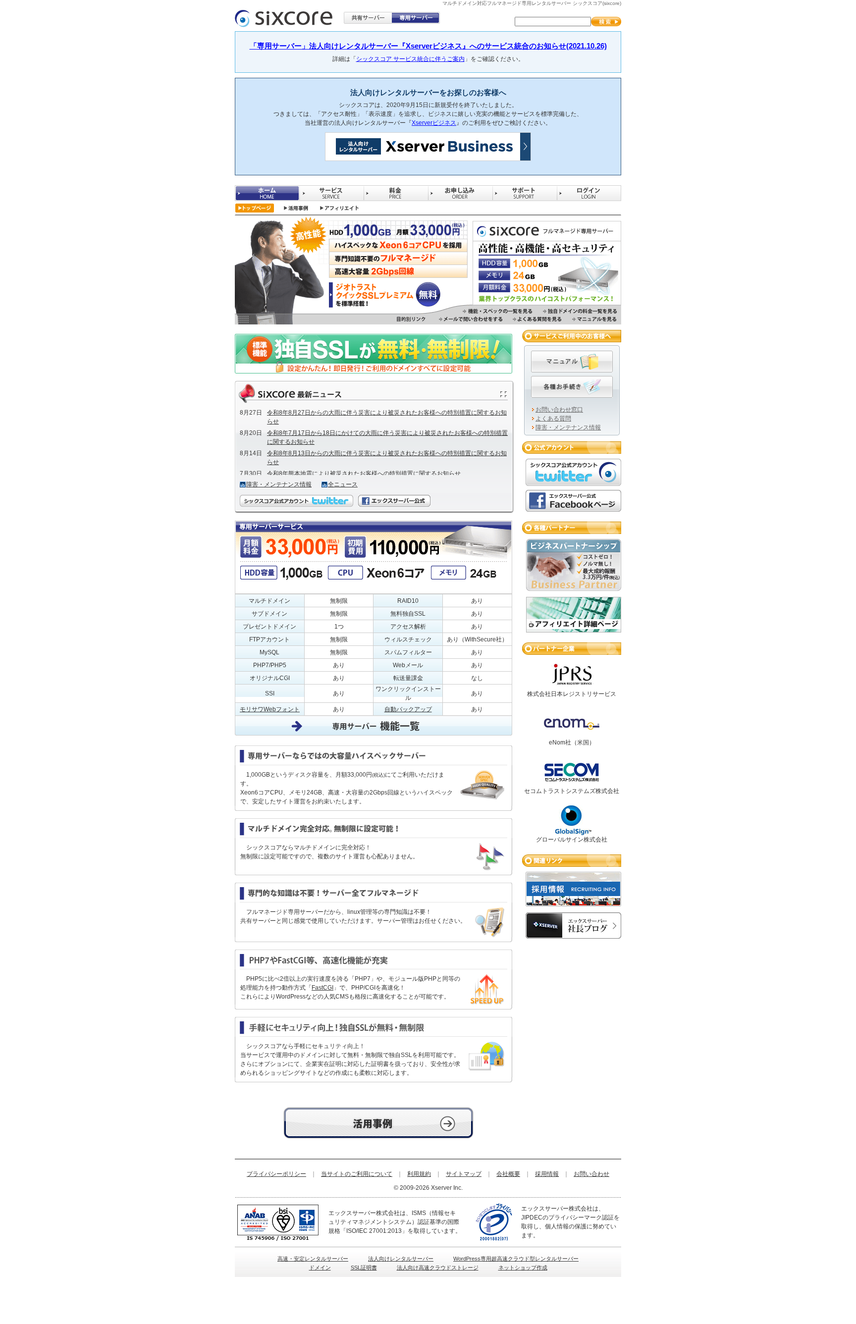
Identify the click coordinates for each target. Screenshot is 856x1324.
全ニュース (343, 484)
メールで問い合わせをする (471, 319)
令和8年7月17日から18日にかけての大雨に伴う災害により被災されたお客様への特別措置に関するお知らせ (387, 437)
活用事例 (295, 208)
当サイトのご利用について (356, 1173)
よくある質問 (553, 418)
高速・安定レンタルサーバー (312, 1259)
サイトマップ (464, 1173)
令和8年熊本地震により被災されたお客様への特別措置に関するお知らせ (364, 473)
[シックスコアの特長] (547, 300)
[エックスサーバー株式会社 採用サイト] (573, 902)
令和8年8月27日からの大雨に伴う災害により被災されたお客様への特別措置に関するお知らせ (387, 417)
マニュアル (572, 361)
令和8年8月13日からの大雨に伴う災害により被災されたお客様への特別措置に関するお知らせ (387, 458)
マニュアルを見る (594, 319)
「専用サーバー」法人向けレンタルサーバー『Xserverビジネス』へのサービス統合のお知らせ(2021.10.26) (428, 46)
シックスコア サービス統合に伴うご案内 (410, 58)
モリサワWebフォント (270, 709)
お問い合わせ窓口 (559, 409)
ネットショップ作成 (522, 1268)
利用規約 (419, 1173)
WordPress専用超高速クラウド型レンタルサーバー (516, 1259)
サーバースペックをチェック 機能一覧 (378, 1123)
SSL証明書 (364, 1268)
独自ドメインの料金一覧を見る (580, 311)
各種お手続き (572, 387)
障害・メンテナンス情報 (279, 484)
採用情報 (547, 1173)
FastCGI (322, 987)
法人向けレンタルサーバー (400, 1259)
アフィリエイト (340, 208)
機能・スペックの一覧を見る (498, 311)
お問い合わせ (591, 1173)
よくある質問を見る (537, 319)
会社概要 (508, 1173)
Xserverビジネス (434, 122)
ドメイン (320, 1268)
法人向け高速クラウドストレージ (438, 1268)
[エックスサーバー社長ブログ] (573, 934)
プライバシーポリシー (276, 1173)
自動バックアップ (408, 709)
